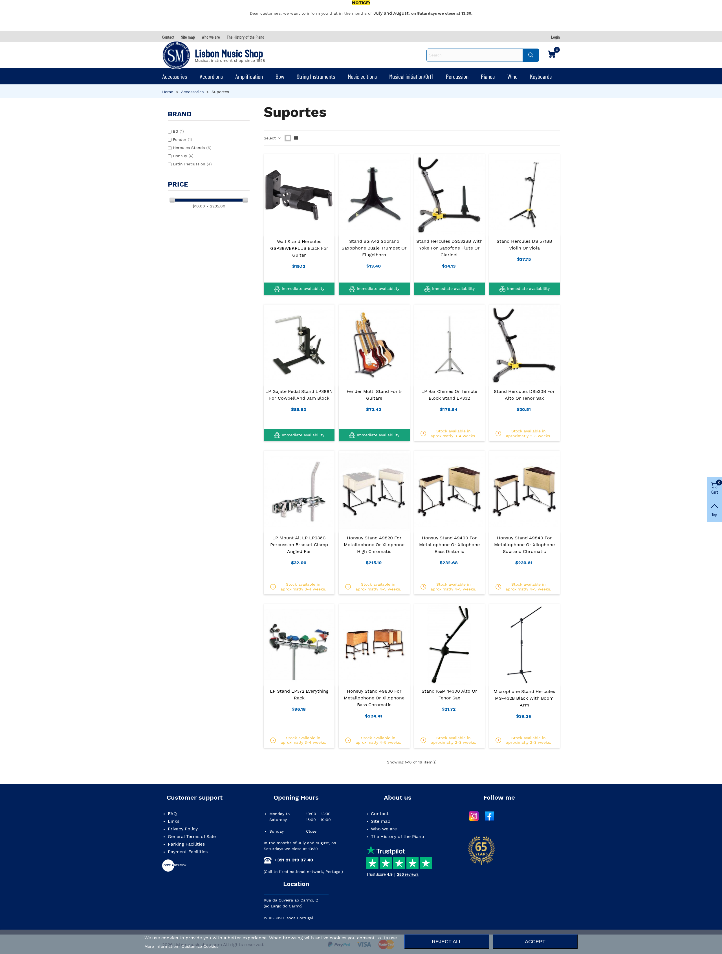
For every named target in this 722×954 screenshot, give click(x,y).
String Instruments (316, 76)
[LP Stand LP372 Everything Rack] (299, 644)
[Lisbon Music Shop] (176, 55)
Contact (380, 813)
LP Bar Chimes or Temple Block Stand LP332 (449, 395)
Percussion (457, 76)
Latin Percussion (192, 164)
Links (173, 821)
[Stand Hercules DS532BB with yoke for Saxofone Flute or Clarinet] (449, 194)
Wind (512, 76)
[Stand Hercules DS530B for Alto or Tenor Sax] (524, 345)
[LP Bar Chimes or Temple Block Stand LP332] (449, 345)
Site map (380, 821)
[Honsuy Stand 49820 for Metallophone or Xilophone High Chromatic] (374, 491)
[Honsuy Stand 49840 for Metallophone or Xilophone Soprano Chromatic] (524, 491)
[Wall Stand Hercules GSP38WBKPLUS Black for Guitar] (299, 194)
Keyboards (541, 76)
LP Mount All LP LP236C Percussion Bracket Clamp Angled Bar (299, 544)
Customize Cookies (200, 946)
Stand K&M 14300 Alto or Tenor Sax (449, 694)
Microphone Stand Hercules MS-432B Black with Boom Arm (524, 698)
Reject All (447, 941)
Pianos (488, 76)
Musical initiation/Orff (411, 76)
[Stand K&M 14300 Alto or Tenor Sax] (449, 644)
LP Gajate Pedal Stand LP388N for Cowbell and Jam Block (299, 395)
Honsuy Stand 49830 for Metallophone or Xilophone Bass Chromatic (374, 697)
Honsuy (183, 156)
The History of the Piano (397, 836)
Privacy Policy (183, 829)
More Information (162, 946)
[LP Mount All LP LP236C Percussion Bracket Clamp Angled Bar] (299, 491)
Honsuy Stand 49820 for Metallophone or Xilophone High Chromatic (374, 544)
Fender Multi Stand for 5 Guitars (374, 395)
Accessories (174, 76)
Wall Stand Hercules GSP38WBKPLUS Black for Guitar (299, 248)
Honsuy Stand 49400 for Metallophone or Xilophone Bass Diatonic (449, 544)
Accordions (211, 76)
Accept (535, 941)
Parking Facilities (186, 844)
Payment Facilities (188, 851)
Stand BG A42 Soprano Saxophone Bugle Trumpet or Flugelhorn (374, 247)
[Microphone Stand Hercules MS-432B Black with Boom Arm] (524, 644)
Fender (182, 139)
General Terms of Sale (192, 836)
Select (270, 138)
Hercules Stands (192, 147)
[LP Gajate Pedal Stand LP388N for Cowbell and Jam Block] (299, 345)
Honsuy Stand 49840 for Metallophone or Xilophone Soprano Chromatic (524, 544)
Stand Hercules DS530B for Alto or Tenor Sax (524, 395)
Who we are (384, 829)
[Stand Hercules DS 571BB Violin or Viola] (524, 194)
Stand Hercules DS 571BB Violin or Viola (524, 244)
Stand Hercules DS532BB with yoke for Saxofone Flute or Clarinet (449, 247)
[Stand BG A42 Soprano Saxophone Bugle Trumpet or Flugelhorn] (374, 194)
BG (178, 131)
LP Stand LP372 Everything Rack (299, 694)
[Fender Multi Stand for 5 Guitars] (374, 345)
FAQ (172, 813)
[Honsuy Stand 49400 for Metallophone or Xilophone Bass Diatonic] (449, 491)
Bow (280, 76)
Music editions (362, 76)
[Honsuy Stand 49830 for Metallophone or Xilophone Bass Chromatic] (374, 644)
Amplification (249, 76)
